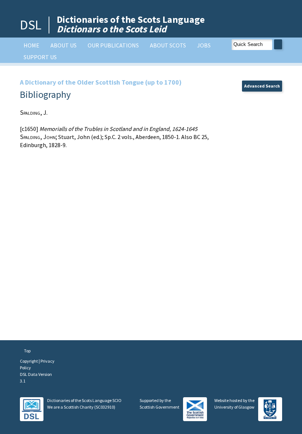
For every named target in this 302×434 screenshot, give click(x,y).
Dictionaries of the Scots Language (131, 24)
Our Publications (113, 45)
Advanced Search (262, 86)
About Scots (168, 45)
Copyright (29, 361)
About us (63, 45)
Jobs (204, 45)
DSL (30, 25)
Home (31, 45)
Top (27, 350)
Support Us (40, 57)
